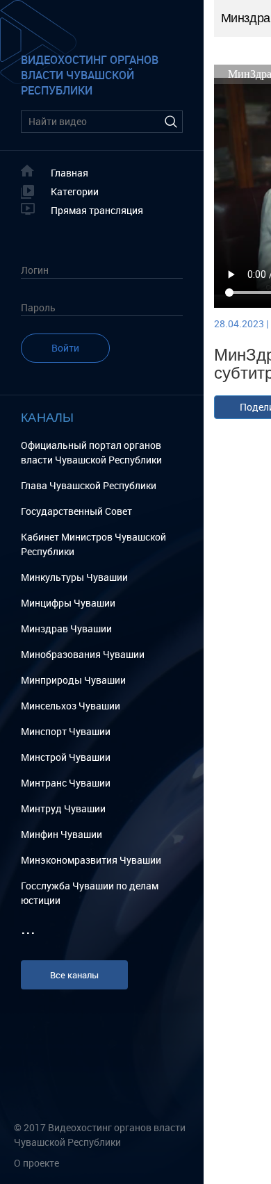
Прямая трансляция (97, 210)
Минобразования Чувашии (83, 654)
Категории (75, 191)
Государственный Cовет (76, 511)
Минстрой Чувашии (65, 757)
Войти (65, 347)
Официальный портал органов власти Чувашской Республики (91, 452)
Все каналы (74, 975)
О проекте (36, 1162)
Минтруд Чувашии (63, 808)
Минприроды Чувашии (73, 679)
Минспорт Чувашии (65, 731)
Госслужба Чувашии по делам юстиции (89, 893)
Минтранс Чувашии (65, 782)
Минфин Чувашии (61, 834)
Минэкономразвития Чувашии (91, 859)
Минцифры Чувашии (68, 602)
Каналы (47, 416)
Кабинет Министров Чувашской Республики (93, 544)
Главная (69, 172)
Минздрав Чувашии (66, 628)
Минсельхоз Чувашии (70, 705)
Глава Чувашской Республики (88, 485)
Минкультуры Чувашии (74, 577)
